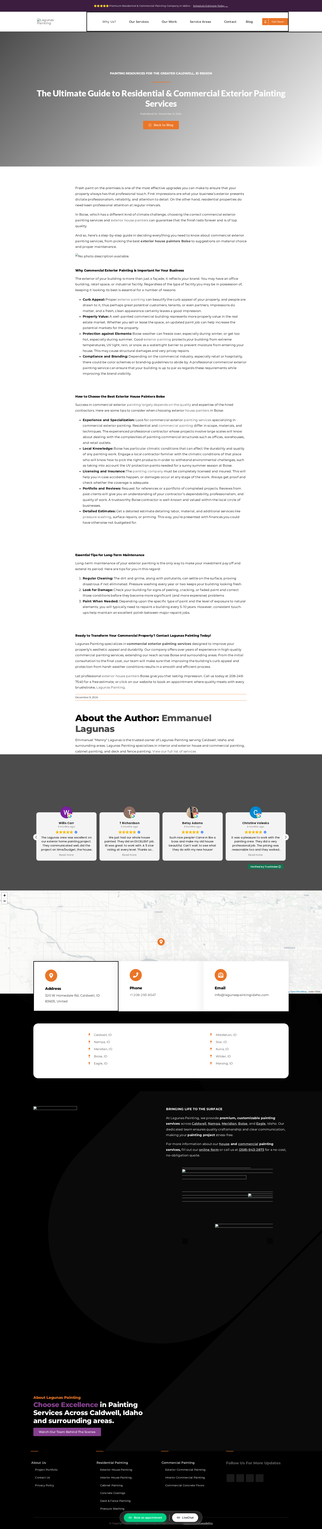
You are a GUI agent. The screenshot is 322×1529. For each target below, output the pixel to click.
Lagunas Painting (110, 687)
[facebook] (230, 1478)
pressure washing (97, 517)
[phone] (259, 1478)
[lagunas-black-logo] (50, 20)
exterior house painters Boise (165, 241)
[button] (285, 837)
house (224, 1144)
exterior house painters (129, 220)
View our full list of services (174, 751)
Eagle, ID (100, 1063)
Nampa (214, 1123)
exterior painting (131, 299)
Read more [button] (66, 855)
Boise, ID (100, 1056)
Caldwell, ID (103, 1035)
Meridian (229, 1123)
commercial (248, 1144)
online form (209, 1150)
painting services (197, 420)
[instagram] (240, 1478)
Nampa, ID (102, 1042)
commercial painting (176, 425)
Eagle (261, 1123)
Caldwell (199, 1123)
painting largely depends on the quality (159, 405)
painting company (148, 471)
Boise (242, 1123)
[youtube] (250, 1478)
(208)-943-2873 (251, 1150)
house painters (197, 410)
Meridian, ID (103, 1049)
